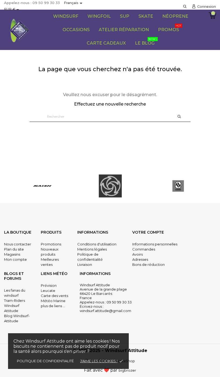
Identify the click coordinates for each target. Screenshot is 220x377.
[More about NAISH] (42, 186)
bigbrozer (127, 370)
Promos (169, 28)
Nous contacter (17, 244)
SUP (124, 16)
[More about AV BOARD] (178, 186)
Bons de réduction (148, 264)
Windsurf (65, 16)
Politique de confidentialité (45, 361)
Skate (145, 16)
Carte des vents (54, 295)
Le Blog (146, 41)
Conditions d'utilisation (96, 244)
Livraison (84, 264)
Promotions (51, 244)
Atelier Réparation (124, 29)
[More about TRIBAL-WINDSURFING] (110, 186)
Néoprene (175, 16)
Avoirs (137, 254)
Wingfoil (99, 16)
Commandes (143, 249)
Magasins (12, 254)
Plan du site (14, 249)
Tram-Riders (14, 300)
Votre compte (148, 232)
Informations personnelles (154, 244)
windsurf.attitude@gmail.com (105, 311)
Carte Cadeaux (106, 43)
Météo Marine (53, 301)
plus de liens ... (53, 306)
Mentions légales (92, 249)
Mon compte (15, 259)
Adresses (140, 259)
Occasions (76, 29)
